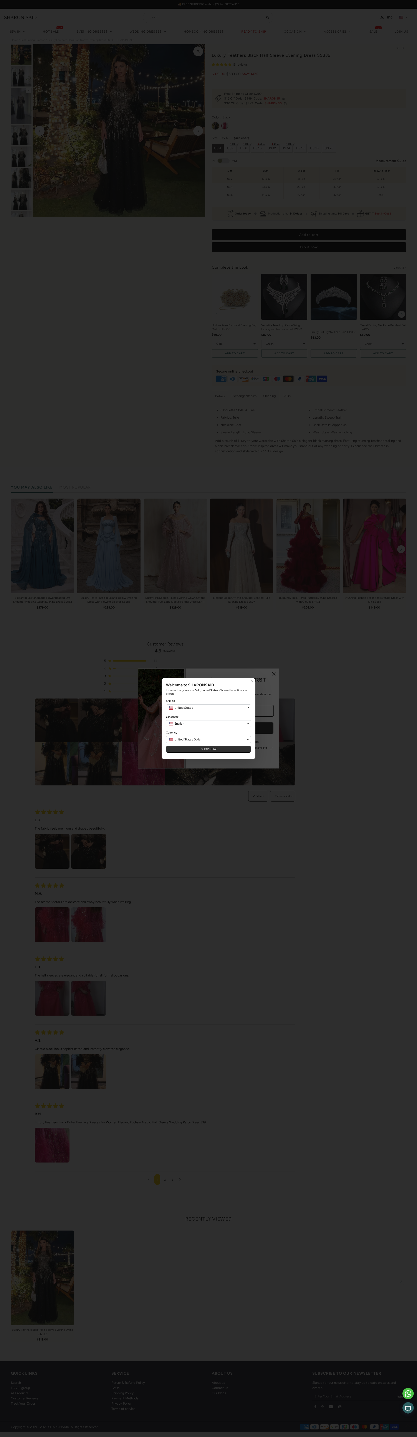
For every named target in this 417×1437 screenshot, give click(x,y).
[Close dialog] (252, 681)
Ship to (170, 700)
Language (172, 716)
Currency (171, 732)
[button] (208, 707)
